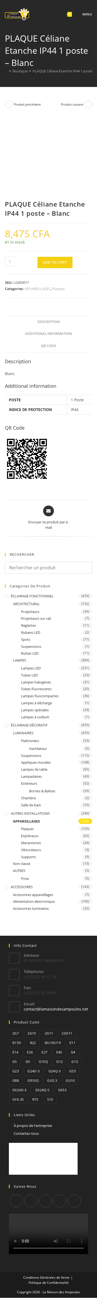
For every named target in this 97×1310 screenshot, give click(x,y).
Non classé (21, 863)
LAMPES (19, 660)
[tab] (48, 322)
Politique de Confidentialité (49, 1282)
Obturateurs (31, 849)
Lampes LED (31, 668)
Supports (28, 856)
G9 (28, 1061)
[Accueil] (6, 71)
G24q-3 (54, 1071)
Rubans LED (30, 632)
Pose (25, 878)
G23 (15, 1071)
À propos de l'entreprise (33, 1125)
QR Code (48, 346)
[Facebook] (30, 1200)
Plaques (58, 288)
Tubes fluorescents (36, 688)
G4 (73, 1052)
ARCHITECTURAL (26, 603)
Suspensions (31, 646)
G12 (59, 1061)
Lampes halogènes (36, 682)
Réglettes (28, 625)
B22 (33, 1042)
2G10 (31, 1033)
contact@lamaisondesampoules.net (56, 1009)
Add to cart (55, 262)
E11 (72, 1042)
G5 (14, 1061)
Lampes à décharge (36, 703)
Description (48, 321)
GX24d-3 (19, 1090)
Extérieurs (29, 783)
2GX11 (67, 1033)
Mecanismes (31, 842)
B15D (16, 1042)
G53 (72, 1071)
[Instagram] (45, 1200)
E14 (15, 1052)
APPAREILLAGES (37, 288)
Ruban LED (30, 653)
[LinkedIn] (59, 1200)
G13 (74, 1061)
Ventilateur (38, 748)
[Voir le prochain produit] (88, 104)
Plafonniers (30, 740)
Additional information (48, 333)
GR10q (33, 1080)
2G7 (15, 1033)
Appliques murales (36, 762)
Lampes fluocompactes (39, 695)
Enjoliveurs (30, 835)
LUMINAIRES (23, 732)
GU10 (70, 1080)
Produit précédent (27, 104)
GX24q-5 (42, 1090)
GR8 (15, 1080)
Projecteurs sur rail (36, 618)
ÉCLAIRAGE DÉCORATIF (29, 725)
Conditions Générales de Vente (46, 1277)
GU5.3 (52, 1080)
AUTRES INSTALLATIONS (30, 813)
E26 (30, 1052)
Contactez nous (26, 1133)
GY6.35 (18, 1099)
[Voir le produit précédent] (8, 104)
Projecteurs (30, 611)
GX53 (62, 1090)
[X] (16, 1200)
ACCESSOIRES (22, 886)
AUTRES (19, 870)
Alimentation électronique (34, 901)
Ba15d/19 (53, 1042)
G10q (43, 1061)
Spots (25, 639)
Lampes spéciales (35, 710)
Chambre (28, 798)
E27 (44, 1052)
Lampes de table (34, 769)
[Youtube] (74, 1200)
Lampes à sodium (35, 717)
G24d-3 (33, 1071)
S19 (50, 1099)
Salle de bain (31, 805)
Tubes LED (29, 675)
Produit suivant (72, 104)
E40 (59, 1052)
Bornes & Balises (42, 791)
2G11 (49, 1033)
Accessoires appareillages (33, 894)
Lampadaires (31, 776)
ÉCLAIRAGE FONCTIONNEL (32, 596)
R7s (35, 1099)
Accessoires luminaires (31, 908)
